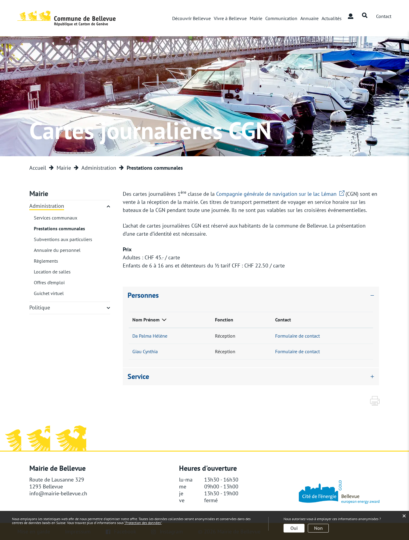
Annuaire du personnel (57, 250)
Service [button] (138, 376)
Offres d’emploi (49, 282)
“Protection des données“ (143, 523)
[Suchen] (365, 15)
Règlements (46, 261)
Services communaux (55, 218)
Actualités (332, 18)
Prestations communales (59, 228)
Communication (281, 18)
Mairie (256, 18)
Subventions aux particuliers (63, 239)
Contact (283, 320)
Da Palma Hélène (149, 336)
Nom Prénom (146, 320)
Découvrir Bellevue (191, 18)
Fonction (224, 320)
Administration (46, 205)
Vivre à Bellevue (230, 18)
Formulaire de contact (297, 336)
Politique (39, 307)
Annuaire (309, 18)
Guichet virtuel (49, 293)
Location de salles (52, 272)
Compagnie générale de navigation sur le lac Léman (281, 193)
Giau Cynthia (145, 351)
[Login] (351, 15)
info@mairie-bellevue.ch (58, 493)
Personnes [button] (143, 295)
